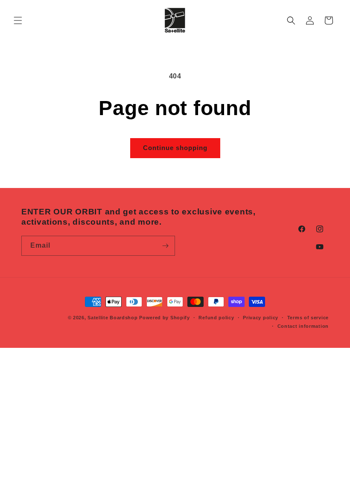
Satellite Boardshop (112, 317)
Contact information (303, 326)
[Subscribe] (165, 246)
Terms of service (308, 317)
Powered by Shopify (164, 317)
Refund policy (216, 317)
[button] (18, 20)
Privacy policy (260, 317)
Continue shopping (175, 147)
